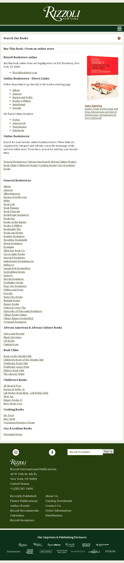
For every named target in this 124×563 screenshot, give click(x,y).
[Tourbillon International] (94, 551)
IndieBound (18, 104)
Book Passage (11, 207)
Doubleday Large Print (16, 366)
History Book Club (14, 370)
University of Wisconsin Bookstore (23, 311)
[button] (62, 38)
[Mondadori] (102, 545)
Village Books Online (15, 314)
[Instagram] (16, 452)
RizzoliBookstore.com (24, 72)
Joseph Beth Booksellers (17, 268)
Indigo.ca (9, 264)
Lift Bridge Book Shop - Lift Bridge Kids (26, 392)
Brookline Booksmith (15, 239)
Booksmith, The (12, 229)
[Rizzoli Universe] (38, 544)
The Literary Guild (14, 373)
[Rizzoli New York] (62, 13)
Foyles (16, 119)
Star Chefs (9, 418)
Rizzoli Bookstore (22, 520)
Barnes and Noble (22, 97)
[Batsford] (46, 551)
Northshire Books (13, 282)
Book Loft (9, 204)
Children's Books (27, 165)
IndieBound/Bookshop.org (19, 261)
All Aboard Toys (12, 385)
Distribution (53, 515)
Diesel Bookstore (13, 243)
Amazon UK (19, 123)
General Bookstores (15, 161)
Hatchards (18, 130)
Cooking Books (47, 165)
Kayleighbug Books (14, 271)
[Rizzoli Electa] (54, 545)
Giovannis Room (13, 434)
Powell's (8, 293)
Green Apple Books (14, 254)
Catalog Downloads (58, 501)
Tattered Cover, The (15, 307)
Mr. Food (9, 415)
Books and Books (13, 232)
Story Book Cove (13, 403)
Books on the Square (15, 222)
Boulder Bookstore (14, 236)
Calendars (17, 515)
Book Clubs (10, 165)
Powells (16, 108)
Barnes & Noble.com (15, 197)
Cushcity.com (11, 344)
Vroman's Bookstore (15, 321)
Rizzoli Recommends (24, 510)
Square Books (11, 304)
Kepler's (8, 275)
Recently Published (23, 496)
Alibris (16, 90)
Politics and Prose (14, 289)
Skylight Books (12, 300)
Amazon (17, 93)
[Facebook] (52, 452)
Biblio (7, 200)
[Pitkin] (110, 551)
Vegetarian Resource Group (19, 422)
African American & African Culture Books (51, 161)
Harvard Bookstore (14, 257)
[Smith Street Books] (30, 551)
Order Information (58, 510)
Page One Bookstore (15, 286)
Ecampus (9, 246)
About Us (51, 496)
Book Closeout (12, 211)
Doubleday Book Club (16, 363)
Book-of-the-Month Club (17, 356)
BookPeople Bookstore (16, 214)
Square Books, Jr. (13, 400)
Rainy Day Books (13, 296)
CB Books (9, 340)
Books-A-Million (13, 225)
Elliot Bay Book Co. (14, 250)
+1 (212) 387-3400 (21, 488)
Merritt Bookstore (14, 279)
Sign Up (108, 451)
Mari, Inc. (9, 396)
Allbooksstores (12, 193)
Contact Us (53, 506)
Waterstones (19, 126)
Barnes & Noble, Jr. (14, 389)
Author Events (20, 506)
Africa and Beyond (14, 333)
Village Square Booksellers (18, 318)
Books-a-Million (21, 100)
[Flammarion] (14, 551)
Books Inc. (9, 218)
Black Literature (13, 337)
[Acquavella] (78, 551)
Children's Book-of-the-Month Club (23, 359)
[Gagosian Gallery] (62, 551)
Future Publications (23, 501)
